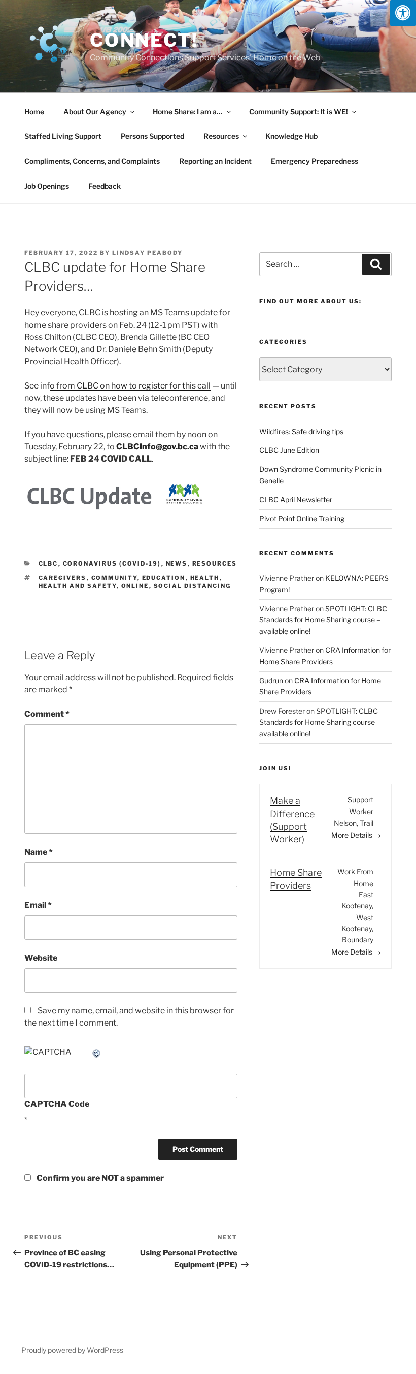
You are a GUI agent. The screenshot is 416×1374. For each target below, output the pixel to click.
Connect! (144, 40)
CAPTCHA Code (56, 1104)
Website (40, 958)
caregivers (63, 577)
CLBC (48, 563)
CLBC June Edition (289, 450)
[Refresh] (96, 1052)
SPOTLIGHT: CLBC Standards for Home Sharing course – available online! (323, 620)
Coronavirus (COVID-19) (112, 563)
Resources (221, 136)
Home (34, 111)
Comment (47, 714)
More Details (352, 835)
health (205, 577)
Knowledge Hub (291, 136)
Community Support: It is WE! (298, 111)
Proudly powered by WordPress (72, 1350)
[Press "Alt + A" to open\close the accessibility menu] (403, 13)
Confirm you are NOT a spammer (99, 1178)
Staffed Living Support (62, 136)
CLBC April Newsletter (295, 499)
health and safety (78, 585)
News (177, 563)
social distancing (192, 585)
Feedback (104, 186)
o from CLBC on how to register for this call (130, 386)
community (114, 577)
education (164, 577)
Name (38, 852)
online (135, 585)
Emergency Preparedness (314, 161)
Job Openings (46, 186)
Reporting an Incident (215, 161)
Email (38, 905)
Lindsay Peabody (147, 252)
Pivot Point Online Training (301, 518)
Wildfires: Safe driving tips (301, 431)
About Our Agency (94, 111)
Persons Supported (152, 136)
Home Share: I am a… (188, 111)
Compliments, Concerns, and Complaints (92, 161)
